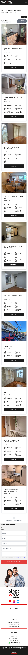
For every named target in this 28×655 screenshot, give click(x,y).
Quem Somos (14, 611)
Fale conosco (14, 636)
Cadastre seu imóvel (14, 624)
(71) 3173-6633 (14, 645)
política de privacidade (19, 557)
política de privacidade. (21, 649)
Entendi (14, 652)
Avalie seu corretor (14, 640)
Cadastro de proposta (14, 626)
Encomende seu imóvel (14, 622)
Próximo (18, 517)
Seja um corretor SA (14, 638)
